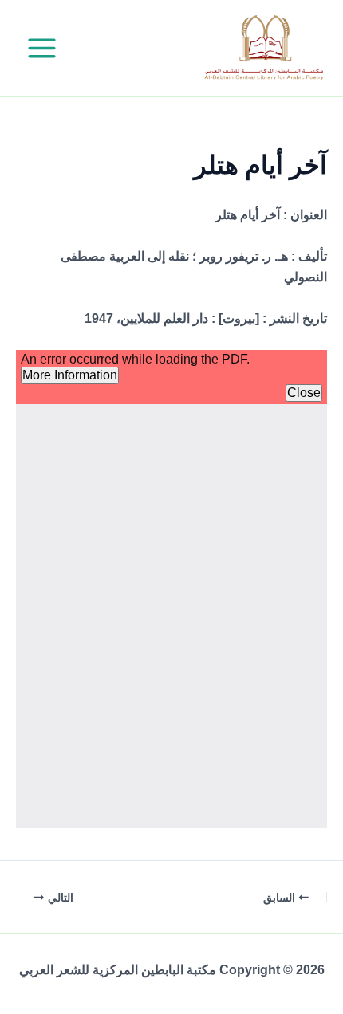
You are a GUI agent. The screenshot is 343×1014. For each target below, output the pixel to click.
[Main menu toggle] (42, 48)
